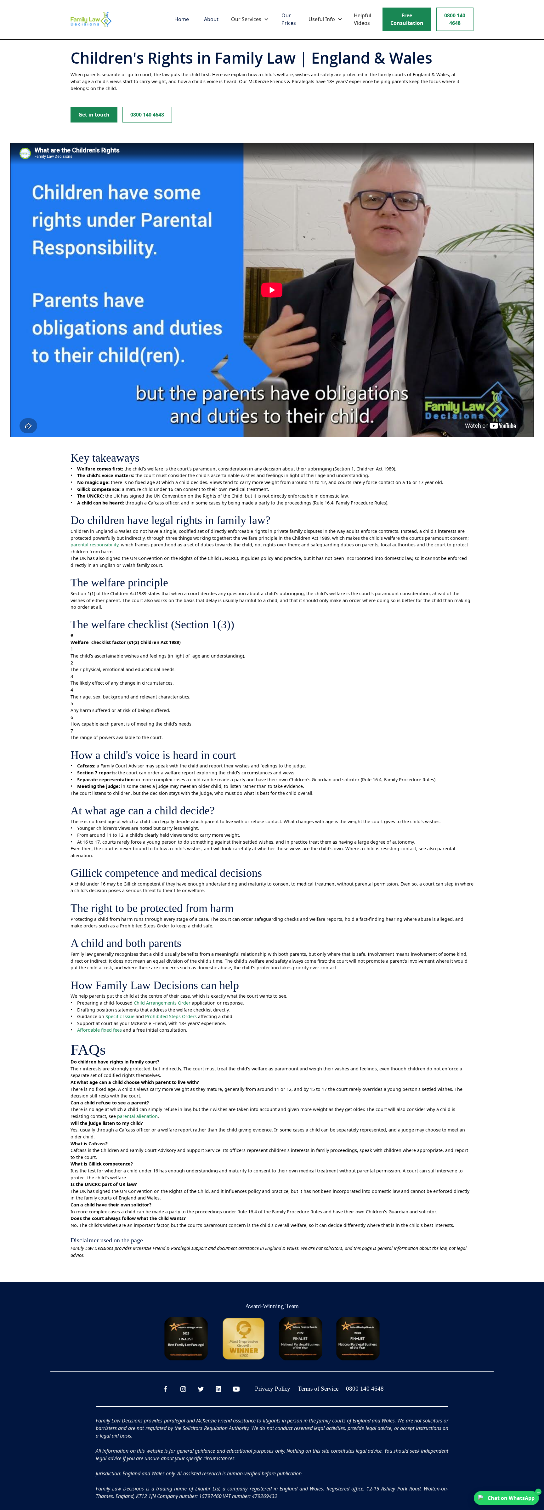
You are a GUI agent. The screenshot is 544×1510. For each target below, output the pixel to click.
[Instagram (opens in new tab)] (185, 1389)
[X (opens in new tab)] (203, 1389)
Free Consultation (406, 19)
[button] (250, 19)
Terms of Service (318, 1388)
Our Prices (288, 19)
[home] (91, 19)
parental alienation (137, 1116)
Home (181, 19)
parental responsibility (94, 545)
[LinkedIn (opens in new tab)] (220, 1389)
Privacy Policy (272, 1388)
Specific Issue (119, 1016)
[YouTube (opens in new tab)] (238, 1389)
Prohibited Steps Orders (171, 1016)
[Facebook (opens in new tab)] (167, 1389)
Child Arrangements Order (162, 1003)
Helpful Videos (362, 19)
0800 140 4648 (454, 19)
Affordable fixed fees (99, 1030)
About (211, 19)
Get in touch (94, 114)
